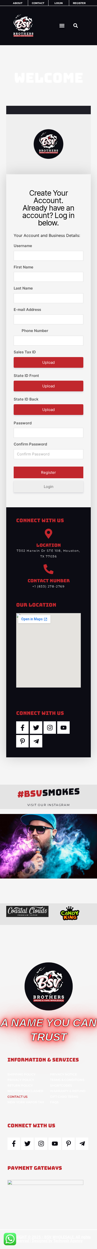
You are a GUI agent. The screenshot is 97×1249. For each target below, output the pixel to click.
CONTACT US (17, 1097)
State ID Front (26, 375)
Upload (48, 362)
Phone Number (35, 330)
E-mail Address (27, 309)
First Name (23, 267)
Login (48, 486)
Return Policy (20, 1085)
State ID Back (26, 399)
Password (23, 423)
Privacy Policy (20, 1080)
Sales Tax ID (25, 352)
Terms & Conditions (67, 1080)
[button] (62, 25)
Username (23, 245)
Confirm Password (30, 444)
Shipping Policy (21, 1074)
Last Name (23, 288)
